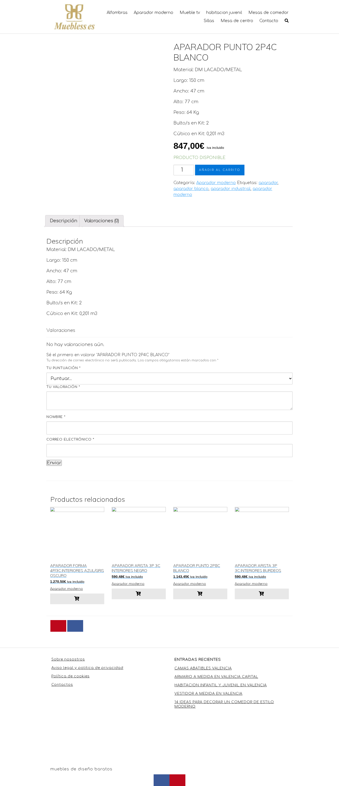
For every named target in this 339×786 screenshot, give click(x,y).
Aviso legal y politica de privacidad (87, 668)
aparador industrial (230, 189)
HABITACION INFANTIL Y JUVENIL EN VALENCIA (220, 685)
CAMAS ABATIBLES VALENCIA (203, 668)
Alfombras (117, 12)
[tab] (63, 221)
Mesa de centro (237, 21)
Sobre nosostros (68, 659)
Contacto (268, 21)
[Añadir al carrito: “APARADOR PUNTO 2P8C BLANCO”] (200, 594)
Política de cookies (70, 676)
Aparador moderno (153, 12)
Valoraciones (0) (101, 220)
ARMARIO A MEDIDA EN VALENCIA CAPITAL (216, 677)
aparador (268, 183)
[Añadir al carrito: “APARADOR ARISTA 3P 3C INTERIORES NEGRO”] (139, 594)
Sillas (209, 21)
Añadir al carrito (219, 170)
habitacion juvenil (224, 12)
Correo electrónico (70, 439)
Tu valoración (63, 387)
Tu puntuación (63, 368)
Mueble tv (190, 12)
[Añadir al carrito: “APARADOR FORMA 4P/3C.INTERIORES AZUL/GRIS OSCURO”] (77, 599)
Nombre (56, 417)
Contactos (62, 685)
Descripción (63, 220)
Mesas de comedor (268, 12)
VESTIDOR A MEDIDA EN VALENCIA (208, 693)
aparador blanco (190, 189)
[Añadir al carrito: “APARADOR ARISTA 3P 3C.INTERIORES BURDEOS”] (262, 594)
